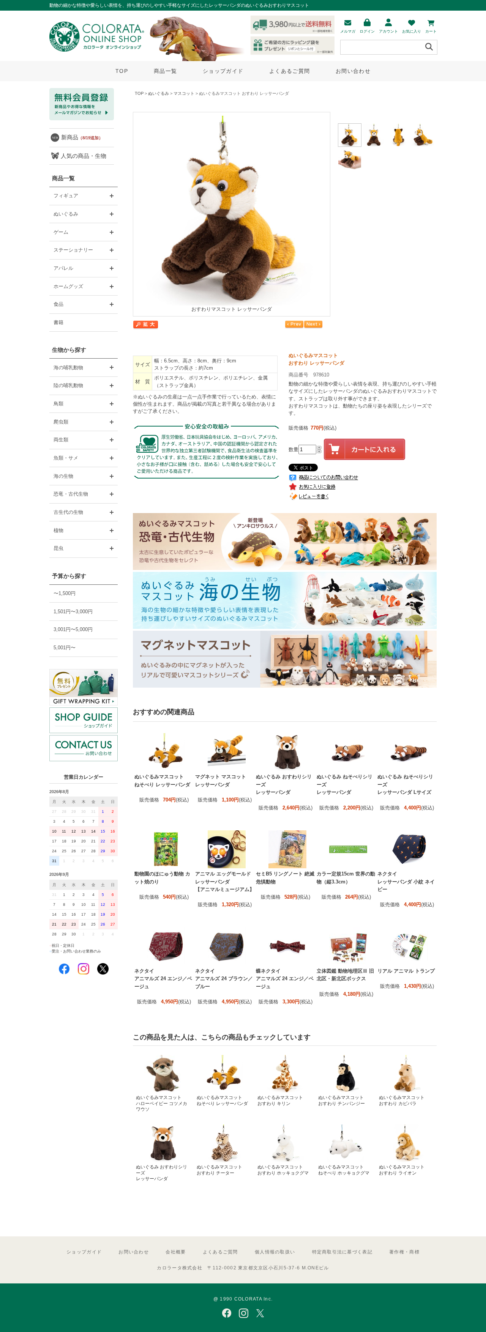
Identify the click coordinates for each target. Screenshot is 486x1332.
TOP (121, 71)
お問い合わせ (353, 71)
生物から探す (69, 349)
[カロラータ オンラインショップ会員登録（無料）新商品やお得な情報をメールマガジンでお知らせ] (81, 118)
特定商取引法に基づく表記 (342, 1252)
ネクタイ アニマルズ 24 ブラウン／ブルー (224, 978)
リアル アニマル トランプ (406, 971)
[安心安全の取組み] (207, 485)
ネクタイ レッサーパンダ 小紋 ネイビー (406, 881)
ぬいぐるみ (158, 93)
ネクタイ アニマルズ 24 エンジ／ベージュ (163, 978)
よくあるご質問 (289, 71)
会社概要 (176, 1252)
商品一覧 (165, 71)
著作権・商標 (404, 1252)
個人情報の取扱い (275, 1252)
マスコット (184, 93)
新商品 (82, 137)
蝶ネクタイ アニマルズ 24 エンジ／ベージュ (285, 978)
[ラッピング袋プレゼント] (83, 687)
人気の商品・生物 (83, 156)
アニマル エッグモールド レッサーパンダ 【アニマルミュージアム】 (224, 881)
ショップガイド (223, 71)
